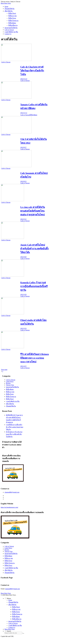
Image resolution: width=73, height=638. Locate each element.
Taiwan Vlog (10, 385)
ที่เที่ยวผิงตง (10, 389)
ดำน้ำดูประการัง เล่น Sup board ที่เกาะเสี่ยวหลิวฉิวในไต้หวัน (14, 434)
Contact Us (11, 627)
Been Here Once (10, 629)
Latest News (9, 381)
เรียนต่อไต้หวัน (11, 406)
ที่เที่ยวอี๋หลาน (16, 619)
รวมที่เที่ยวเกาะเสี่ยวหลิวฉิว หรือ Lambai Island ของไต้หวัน (14, 427)
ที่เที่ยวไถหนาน (11, 396)
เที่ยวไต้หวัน (10, 404)
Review (8, 383)
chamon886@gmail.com (12, 492)
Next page (4, 369)
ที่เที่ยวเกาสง (10, 392)
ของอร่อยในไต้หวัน (12, 387)
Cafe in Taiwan (10, 380)
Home (10, 600)
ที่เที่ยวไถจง (10, 394)
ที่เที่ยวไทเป (9, 399)
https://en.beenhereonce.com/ (9, 507)
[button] (23, 633)
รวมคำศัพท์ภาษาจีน (12, 401)
